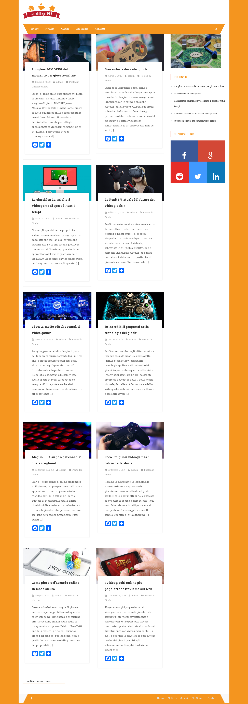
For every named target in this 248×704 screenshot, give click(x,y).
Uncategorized (40, 86)
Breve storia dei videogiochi (126, 69)
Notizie (49, 28)
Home (35, 28)
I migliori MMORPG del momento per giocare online (199, 86)
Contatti (100, 28)
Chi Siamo (82, 28)
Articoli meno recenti (40, 681)
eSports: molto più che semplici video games (195, 120)
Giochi (65, 28)
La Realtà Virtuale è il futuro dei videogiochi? (195, 113)
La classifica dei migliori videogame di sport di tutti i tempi (53, 206)
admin (59, 81)
